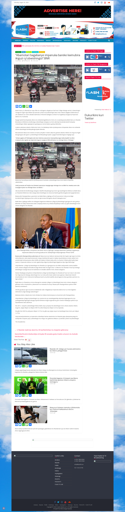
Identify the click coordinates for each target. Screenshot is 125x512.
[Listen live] (88, 57)
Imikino (48, 40)
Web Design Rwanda (66, 508)
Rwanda (25, 40)
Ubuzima (75, 40)
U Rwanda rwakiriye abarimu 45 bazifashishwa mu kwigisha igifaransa (41, 330)
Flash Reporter (26, 60)
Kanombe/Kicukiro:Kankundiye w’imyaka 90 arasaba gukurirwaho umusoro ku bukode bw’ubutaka (46, 335)
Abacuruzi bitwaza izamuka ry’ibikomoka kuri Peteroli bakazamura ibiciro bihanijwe (65, 409)
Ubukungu (67, 40)
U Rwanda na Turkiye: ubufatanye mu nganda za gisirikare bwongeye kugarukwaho (49, 46)
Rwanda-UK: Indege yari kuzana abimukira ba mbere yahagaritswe (65, 350)
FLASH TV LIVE (92, 40)
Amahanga (40, 40)
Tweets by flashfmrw (90, 122)
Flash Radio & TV (106, 109)
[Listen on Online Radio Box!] (109, 57)
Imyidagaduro (57, 40)
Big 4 (24, 52)
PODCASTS (83, 40)
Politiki (32, 40)
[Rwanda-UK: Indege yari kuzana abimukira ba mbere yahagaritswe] (30, 348)
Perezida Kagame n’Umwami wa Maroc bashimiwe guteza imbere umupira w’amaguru (64, 380)
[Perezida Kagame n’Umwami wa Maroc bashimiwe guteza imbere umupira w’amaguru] (30, 377)
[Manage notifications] (3, 508)
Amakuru (18, 40)
